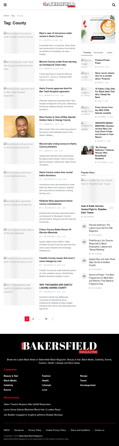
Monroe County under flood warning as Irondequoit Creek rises (58, 63)
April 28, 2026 (52, 40)
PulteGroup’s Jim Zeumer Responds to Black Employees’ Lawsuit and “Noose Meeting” (101, 245)
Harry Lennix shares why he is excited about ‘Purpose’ (104, 75)
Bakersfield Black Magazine (30, 435)
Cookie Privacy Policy (56, 430)
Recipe (83, 375)
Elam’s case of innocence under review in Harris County (55, 34)
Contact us (99, 430)
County (20, 15)
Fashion (46, 375)
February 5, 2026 (53, 236)
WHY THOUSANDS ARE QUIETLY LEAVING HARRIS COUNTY (55, 286)
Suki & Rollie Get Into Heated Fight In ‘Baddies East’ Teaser (94, 209)
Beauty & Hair (11, 375)
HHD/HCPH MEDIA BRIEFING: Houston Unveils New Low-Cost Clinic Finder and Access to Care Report (104, 129)
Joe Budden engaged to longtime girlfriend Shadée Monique (33, 414)
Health (45, 380)
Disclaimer (19, 430)
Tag (12, 15)
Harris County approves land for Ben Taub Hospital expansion (55, 90)
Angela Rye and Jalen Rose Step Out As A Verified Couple (102, 262)
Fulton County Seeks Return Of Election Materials (55, 231)
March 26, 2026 (52, 95)
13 (46, 318)
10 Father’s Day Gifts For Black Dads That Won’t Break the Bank (105, 93)
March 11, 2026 (52, 124)
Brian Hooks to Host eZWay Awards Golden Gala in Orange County (57, 118)
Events (7, 389)
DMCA (7, 430)
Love (44, 389)
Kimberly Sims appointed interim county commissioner (55, 202)
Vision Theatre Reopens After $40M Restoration (27, 404)
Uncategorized (87, 385)
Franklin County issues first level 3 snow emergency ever (57, 259)
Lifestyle (46, 385)
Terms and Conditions (80, 430)
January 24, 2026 (53, 292)
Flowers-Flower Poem (102, 61)
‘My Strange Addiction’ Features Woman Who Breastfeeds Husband (104, 153)
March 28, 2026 (52, 69)
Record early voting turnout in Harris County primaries (58, 145)
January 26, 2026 (53, 265)
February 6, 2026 (53, 208)
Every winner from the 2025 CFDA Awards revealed (104, 110)
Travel (83, 380)
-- (42, 40)
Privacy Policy (34, 430)
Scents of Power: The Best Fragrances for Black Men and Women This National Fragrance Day (101, 279)
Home (6, 15)
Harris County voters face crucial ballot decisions (56, 174)
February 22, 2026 (54, 179)
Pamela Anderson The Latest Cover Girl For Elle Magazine (101, 227)
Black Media (10, 380)
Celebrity (8, 385)
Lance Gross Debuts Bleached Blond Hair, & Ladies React (32, 409)
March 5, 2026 (52, 151)
